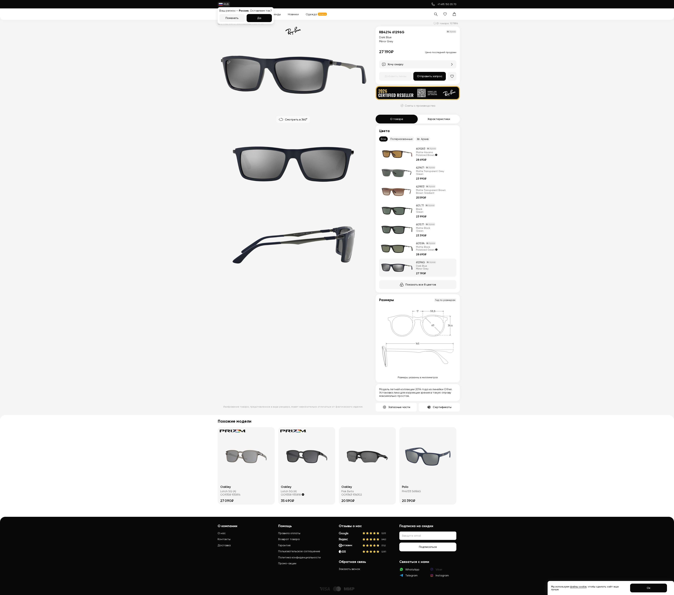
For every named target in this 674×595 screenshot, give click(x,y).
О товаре (396, 119)
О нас (222, 533)
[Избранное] (445, 14)
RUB (226, 4)
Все (383, 139)
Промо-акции (287, 563)
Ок (648, 588)
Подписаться (428, 547)
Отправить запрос (429, 76)
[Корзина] (454, 14)
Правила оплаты (289, 533)
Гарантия (284, 545)
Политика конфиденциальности (299, 557)
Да (259, 18)
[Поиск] (436, 14)
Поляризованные (401, 139)
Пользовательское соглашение (299, 551)
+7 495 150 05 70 (447, 4)
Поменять (232, 18)
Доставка (224, 545)
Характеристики (439, 119)
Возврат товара (289, 539)
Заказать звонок (349, 569)
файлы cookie (578, 586)
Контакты (224, 539)
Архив (424, 139)
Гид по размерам (445, 300)
